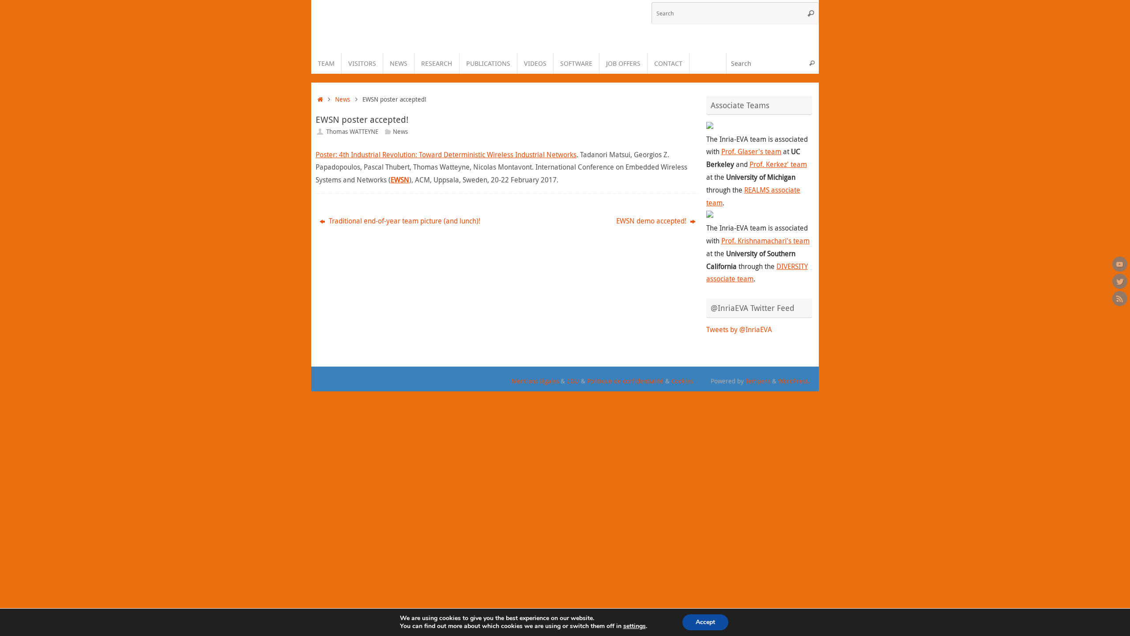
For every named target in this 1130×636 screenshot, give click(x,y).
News (342, 99)
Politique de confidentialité (625, 381)
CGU (573, 381)
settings (634, 626)
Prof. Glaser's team (751, 151)
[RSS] (1119, 298)
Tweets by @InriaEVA (739, 329)
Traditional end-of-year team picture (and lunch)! (403, 221)
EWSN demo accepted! (652, 221)
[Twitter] (1119, 281)
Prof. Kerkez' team (778, 164)
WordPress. (794, 381)
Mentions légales (535, 381)
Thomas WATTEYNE (352, 131)
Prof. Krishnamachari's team (765, 241)
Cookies (682, 381)
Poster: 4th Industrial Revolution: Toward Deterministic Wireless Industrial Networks (446, 154)
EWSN (400, 180)
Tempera (758, 381)
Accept (705, 622)
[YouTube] (1119, 264)
